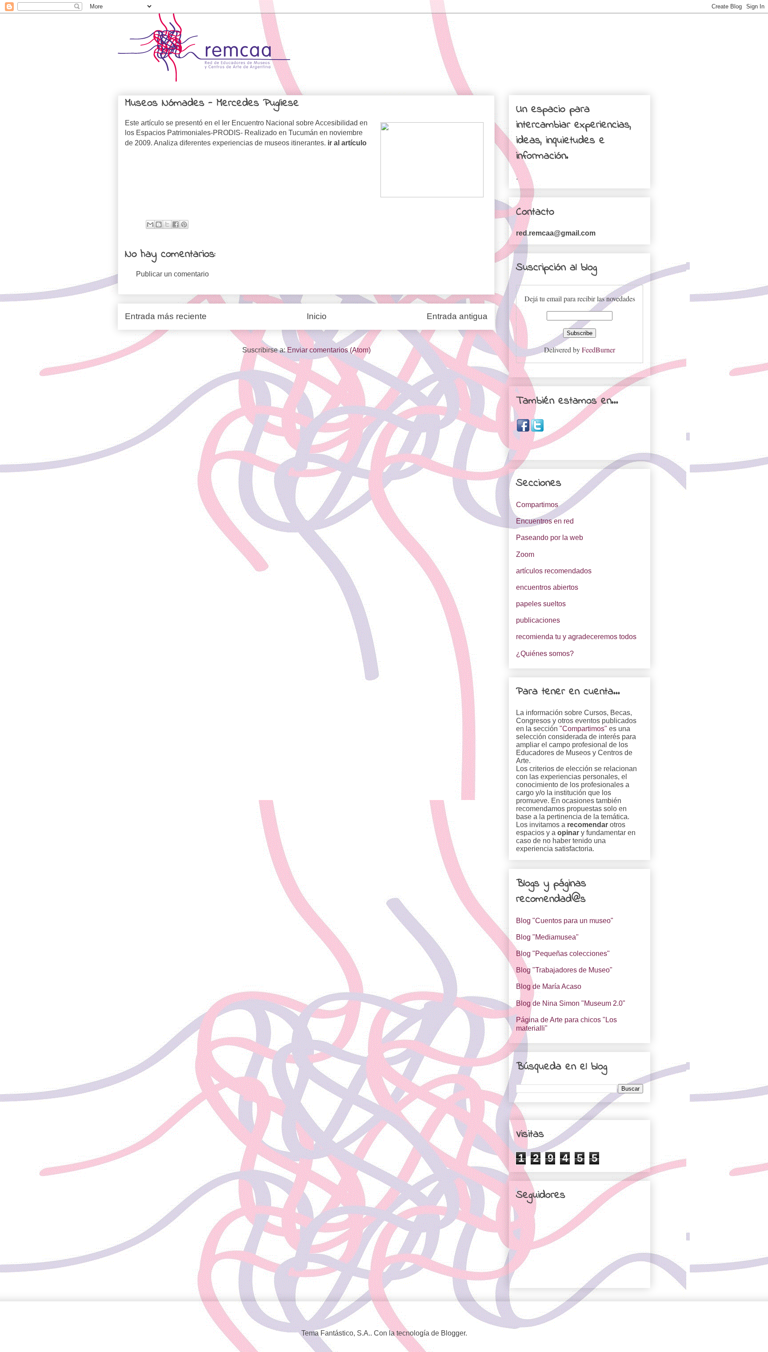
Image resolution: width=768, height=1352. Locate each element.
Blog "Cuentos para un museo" (564, 920)
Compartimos (537, 504)
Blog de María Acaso (548, 986)
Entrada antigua (457, 316)
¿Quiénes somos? (545, 653)
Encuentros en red (545, 521)
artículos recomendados (554, 571)
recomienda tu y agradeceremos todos (576, 636)
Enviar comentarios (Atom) (329, 350)
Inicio (317, 316)
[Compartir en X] (167, 224)
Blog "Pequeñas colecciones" (563, 953)
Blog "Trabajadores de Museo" (564, 970)
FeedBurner (598, 349)
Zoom (525, 554)
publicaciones (538, 620)
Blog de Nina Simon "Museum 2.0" (570, 1003)
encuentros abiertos (547, 587)
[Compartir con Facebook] (175, 224)
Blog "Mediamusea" (547, 937)
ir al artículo (347, 143)
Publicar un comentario (172, 274)
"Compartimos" (583, 728)
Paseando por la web (549, 537)
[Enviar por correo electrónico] (150, 224)
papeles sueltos (541, 604)
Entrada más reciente (166, 316)
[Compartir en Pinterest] (184, 224)
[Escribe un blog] (158, 224)
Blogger (453, 1333)
